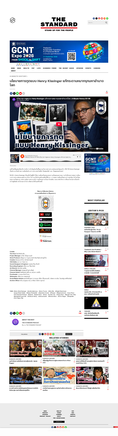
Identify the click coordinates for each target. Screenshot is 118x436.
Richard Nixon (53, 296)
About (59, 416)
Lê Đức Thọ (52, 294)
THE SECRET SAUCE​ (66, 68)
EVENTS (88, 68)
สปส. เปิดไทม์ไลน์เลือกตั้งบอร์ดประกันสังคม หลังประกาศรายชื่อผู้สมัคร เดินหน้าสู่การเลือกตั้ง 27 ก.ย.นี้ (92, 314)
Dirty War (51, 291)
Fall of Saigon (62, 296)
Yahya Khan (60, 294)
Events (72, 414)
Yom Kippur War (19, 298)
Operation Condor (44, 293)
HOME (13, 68)
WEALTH (26, 68)
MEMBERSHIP (69, 334)
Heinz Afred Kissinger (20, 291)
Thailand (92, 268)
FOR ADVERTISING (59, 418)
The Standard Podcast (21, 294)
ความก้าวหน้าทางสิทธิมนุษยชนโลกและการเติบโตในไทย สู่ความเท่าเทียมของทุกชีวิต (23, 389)
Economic (87, 227)
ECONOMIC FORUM (49, 68)
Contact (72, 416)
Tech (93, 227)
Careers (59, 414)
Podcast (53, 293)
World (86, 268)
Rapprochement (61, 293)
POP (33, 68)
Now (73, 412)
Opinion (45, 414)
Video (59, 412)
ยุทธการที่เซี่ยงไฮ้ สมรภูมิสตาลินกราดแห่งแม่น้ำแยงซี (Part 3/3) (90, 362)
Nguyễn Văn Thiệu (71, 294)
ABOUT (13, 70)
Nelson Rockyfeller (32, 293)
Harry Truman (43, 291)
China (45, 294)
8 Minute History (18, 76)
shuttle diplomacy (33, 291)
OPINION (79, 68)
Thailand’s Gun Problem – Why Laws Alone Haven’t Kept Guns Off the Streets (93, 250)
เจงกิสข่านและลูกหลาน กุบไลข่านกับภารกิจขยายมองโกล (57, 389)
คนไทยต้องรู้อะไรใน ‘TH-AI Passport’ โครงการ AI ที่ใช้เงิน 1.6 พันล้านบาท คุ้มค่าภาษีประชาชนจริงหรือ (93, 231)
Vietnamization (43, 296)
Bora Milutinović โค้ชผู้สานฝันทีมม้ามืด (88, 388)
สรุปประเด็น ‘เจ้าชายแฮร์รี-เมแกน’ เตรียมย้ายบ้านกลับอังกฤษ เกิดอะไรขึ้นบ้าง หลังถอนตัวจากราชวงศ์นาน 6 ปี (93, 293)
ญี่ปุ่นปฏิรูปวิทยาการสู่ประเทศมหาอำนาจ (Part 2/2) (57, 361)
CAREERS (97, 68)
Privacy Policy (45, 416)
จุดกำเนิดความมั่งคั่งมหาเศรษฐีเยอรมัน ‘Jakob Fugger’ (23, 362)
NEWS (19, 68)
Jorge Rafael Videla (20, 293)
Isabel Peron (38, 294)
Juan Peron (71, 293)
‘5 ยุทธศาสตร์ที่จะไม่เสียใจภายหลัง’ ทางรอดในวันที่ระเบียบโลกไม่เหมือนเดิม (92, 272)
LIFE (39, 68)
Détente (31, 294)
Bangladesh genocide (20, 296)
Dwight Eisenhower (61, 291)
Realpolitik (71, 296)
